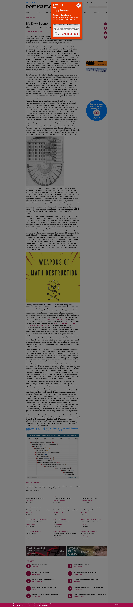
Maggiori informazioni (42, 605)
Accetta (117, 604)
